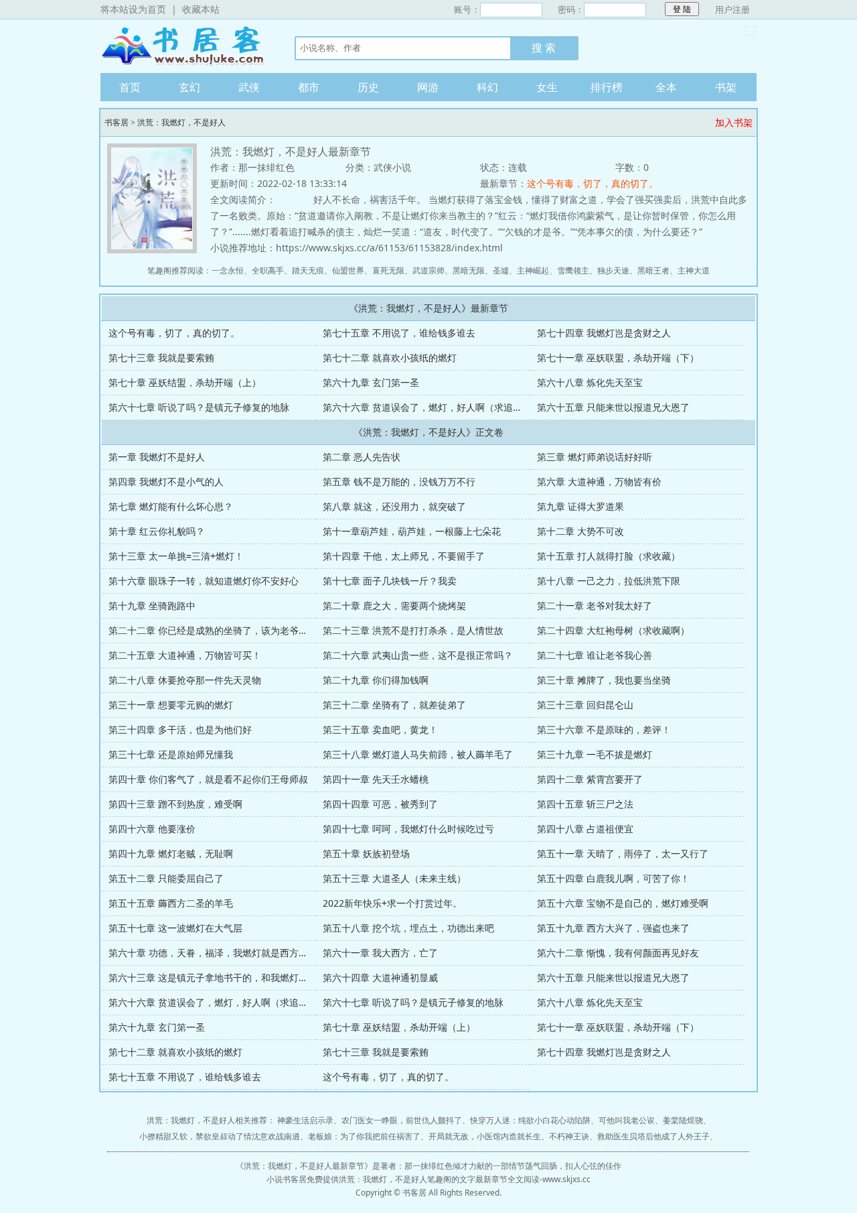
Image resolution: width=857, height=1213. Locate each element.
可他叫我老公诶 (627, 1120)
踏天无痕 (308, 270)
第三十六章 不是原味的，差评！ (604, 729)
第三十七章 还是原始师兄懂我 (170, 754)
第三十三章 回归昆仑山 (585, 704)
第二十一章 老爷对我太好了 (594, 605)
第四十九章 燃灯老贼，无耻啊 (170, 853)
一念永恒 (228, 270)
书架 (725, 87)
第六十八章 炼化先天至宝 (590, 382)
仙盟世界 (348, 270)
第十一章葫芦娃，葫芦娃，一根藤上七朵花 (412, 531)
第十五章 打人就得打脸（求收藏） (608, 556)
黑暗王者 (653, 270)
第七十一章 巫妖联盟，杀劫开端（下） (618, 357)
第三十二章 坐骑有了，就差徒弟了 (394, 704)
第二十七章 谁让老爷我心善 (594, 655)
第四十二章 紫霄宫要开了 (590, 779)
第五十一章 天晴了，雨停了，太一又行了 (622, 853)
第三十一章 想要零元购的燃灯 (170, 704)
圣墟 (501, 270)
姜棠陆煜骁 (683, 1120)
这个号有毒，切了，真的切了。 (592, 183)
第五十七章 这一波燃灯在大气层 (175, 927)
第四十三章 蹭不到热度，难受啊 (175, 803)
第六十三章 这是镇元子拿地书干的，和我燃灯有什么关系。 (231, 977)
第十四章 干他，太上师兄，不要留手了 (404, 556)
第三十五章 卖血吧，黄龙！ (380, 729)
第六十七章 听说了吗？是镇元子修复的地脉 (198, 407)
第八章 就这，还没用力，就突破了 (394, 506)
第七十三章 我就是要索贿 (161, 357)
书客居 (184, 46)
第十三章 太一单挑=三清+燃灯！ (176, 556)
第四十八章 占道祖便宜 (585, 828)
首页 (130, 87)
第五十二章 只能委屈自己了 (166, 878)
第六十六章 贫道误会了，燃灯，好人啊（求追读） (427, 407)
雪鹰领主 (573, 270)
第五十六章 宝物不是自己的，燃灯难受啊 (622, 903)
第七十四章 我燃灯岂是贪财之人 (604, 332)
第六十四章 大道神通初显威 (380, 977)
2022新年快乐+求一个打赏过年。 (392, 903)
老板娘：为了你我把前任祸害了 (364, 1136)
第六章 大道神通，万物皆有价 (599, 481)
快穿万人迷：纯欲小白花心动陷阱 (530, 1120)
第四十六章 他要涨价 (152, 828)
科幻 (487, 87)
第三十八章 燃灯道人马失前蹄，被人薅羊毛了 (418, 754)
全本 (666, 87)
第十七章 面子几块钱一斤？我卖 (390, 580)
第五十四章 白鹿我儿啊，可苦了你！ (613, 878)
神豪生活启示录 (305, 1120)
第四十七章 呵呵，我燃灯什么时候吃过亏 (408, 828)
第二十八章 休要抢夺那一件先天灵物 (184, 680)
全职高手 (268, 270)
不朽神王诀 (569, 1136)
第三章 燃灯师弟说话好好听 (594, 456)
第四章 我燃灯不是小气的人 (166, 481)
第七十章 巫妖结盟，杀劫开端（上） (184, 382)
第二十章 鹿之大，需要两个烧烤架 (394, 605)
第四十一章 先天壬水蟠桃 (375, 779)
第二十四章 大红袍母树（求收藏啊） (613, 630)
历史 (368, 87)
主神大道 (694, 270)
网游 (428, 87)
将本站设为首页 (133, 9)
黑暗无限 (469, 270)
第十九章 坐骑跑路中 (152, 605)
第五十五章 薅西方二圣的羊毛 (170, 903)
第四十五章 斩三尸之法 (585, 803)
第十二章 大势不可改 (580, 531)
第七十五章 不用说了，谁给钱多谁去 (399, 332)
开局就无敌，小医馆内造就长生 (484, 1136)
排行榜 (607, 87)
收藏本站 (201, 9)
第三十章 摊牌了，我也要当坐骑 (604, 680)
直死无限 (388, 270)
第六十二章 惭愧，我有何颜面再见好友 (618, 952)
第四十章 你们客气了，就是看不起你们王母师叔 (208, 779)
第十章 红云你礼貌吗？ (156, 531)
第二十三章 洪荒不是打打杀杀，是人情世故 (413, 630)
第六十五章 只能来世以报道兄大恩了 (613, 407)
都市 (308, 87)
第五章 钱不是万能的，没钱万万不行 (399, 481)
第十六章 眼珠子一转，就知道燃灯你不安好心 (203, 580)
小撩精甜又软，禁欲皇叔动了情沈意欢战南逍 (219, 1136)
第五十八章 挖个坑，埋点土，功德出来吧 (408, 927)
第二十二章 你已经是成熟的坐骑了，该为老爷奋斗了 (217, 630)
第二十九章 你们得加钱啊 (375, 680)
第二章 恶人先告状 (361, 456)
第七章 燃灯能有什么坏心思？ (170, 506)
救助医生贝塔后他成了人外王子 (653, 1136)
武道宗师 (428, 270)
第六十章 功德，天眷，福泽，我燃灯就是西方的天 (212, 952)
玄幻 (189, 87)
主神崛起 (533, 270)
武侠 (249, 87)
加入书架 (734, 122)
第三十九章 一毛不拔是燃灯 (594, 754)
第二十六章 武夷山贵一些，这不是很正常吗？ (418, 655)
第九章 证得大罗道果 (580, 506)
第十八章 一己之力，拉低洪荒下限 (608, 580)
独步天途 (613, 270)
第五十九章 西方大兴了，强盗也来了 (613, 927)
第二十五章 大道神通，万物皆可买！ (184, 655)
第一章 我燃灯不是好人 (156, 456)
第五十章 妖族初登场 (366, 853)
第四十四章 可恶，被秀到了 (380, 803)
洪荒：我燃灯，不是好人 (181, 122)
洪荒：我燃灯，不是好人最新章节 (304, 1165)
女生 (547, 87)
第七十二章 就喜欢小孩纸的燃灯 (390, 357)
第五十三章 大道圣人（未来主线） (394, 878)
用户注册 (732, 9)
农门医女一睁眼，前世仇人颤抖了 (401, 1120)
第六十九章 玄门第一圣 (371, 382)
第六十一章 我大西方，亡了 (380, 952)
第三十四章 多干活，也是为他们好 (180, 729)
